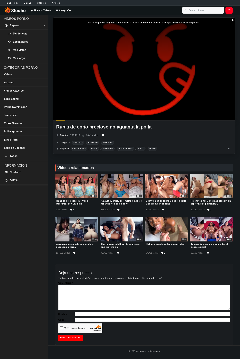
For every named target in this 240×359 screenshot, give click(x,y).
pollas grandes (126, 148)
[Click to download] (233, 20)
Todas (11, 156)
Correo (62, 319)
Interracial (78, 142)
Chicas (27, 2)
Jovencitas (93, 142)
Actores (56, 2)
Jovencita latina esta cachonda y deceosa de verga (74, 245)
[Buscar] (229, 10)
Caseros (41, 2)
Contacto (13, 172)
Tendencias (20, 33)
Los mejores (20, 41)
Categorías (64, 10)
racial (141, 148)
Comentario (65, 283)
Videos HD (107, 142)
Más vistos (19, 50)
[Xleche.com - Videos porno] (15, 10)
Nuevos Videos (42, 10)
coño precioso (79, 148)
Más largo (19, 58)
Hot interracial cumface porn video (165, 244)
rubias (152, 148)
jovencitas (108, 148)
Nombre (62, 314)
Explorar (27, 25)
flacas (94, 148)
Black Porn (12, 2)
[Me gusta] (103, 135)
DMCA (11, 180)
